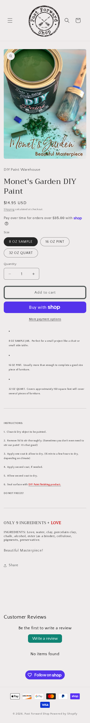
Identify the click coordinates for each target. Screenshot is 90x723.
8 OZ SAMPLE (20, 242)
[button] (10, 20)
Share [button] (13, 565)
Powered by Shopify (64, 713)
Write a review (45, 638)
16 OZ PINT (55, 242)
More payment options (45, 319)
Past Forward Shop (37, 713)
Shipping (9, 209)
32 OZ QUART (21, 253)
